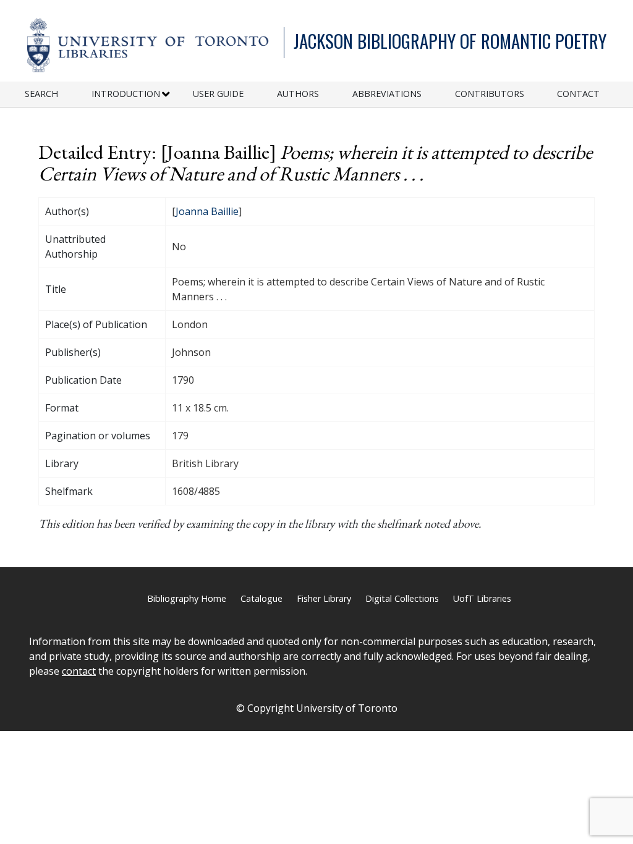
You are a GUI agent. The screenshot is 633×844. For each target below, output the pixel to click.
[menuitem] (58, 94)
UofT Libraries (482, 598)
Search (41, 93)
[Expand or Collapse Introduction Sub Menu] (165, 94)
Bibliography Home (186, 598)
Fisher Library (324, 598)
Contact (578, 93)
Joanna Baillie (207, 211)
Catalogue (261, 598)
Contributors (489, 93)
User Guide (218, 93)
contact (79, 671)
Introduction (125, 93)
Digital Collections (402, 598)
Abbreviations (387, 93)
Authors (298, 93)
